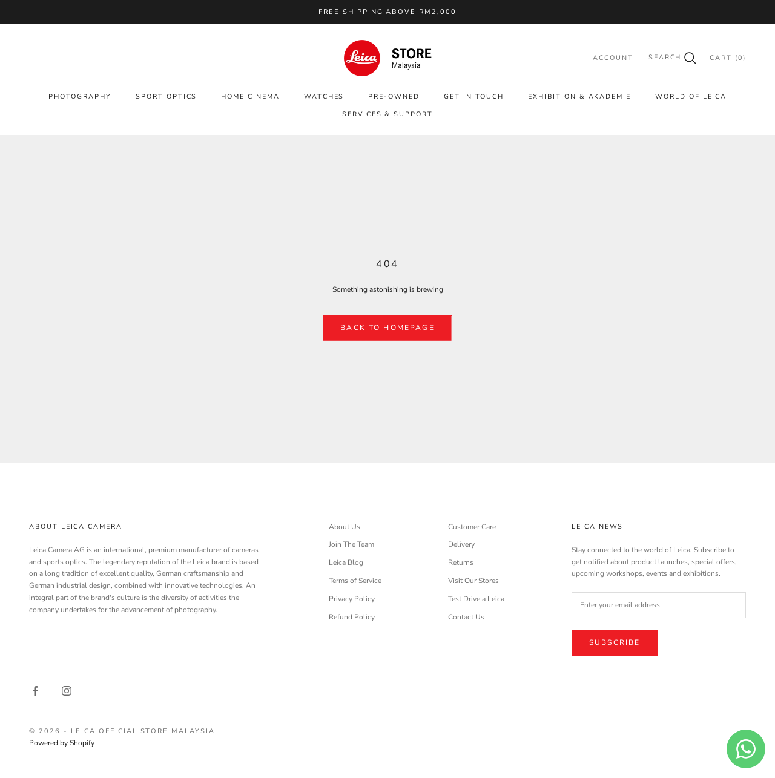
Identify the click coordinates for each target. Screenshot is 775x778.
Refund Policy (352, 617)
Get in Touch (474, 96)
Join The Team (351, 544)
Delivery (461, 544)
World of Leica (691, 96)
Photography (79, 96)
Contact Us (466, 617)
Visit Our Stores (473, 580)
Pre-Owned (394, 96)
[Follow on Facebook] (35, 691)
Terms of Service (355, 580)
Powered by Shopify (61, 743)
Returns (460, 562)
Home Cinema (250, 96)
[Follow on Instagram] (67, 691)
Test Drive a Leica (476, 599)
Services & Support (387, 114)
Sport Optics (166, 96)
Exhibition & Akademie (579, 96)
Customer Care (472, 527)
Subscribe (614, 642)
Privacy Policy (352, 599)
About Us (344, 527)
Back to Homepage (387, 327)
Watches (324, 96)
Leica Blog (346, 562)
